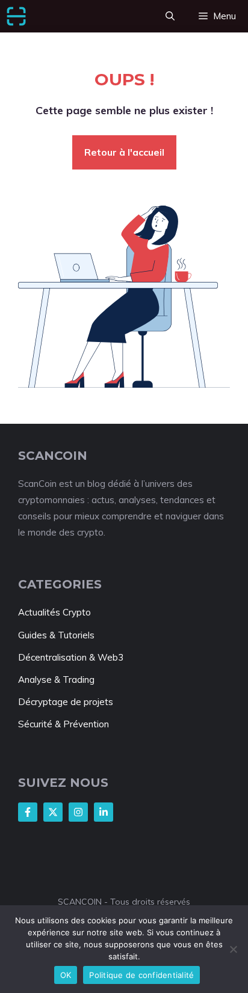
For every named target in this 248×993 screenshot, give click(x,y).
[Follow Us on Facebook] (27, 812)
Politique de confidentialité (141, 975)
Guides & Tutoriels (56, 635)
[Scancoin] (16, 16)
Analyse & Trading (56, 679)
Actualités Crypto (54, 612)
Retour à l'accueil (124, 152)
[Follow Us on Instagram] (78, 812)
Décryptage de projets (65, 701)
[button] (170, 16)
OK (66, 975)
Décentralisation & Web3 (70, 657)
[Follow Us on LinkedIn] (103, 812)
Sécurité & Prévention (63, 724)
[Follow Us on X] (53, 812)
